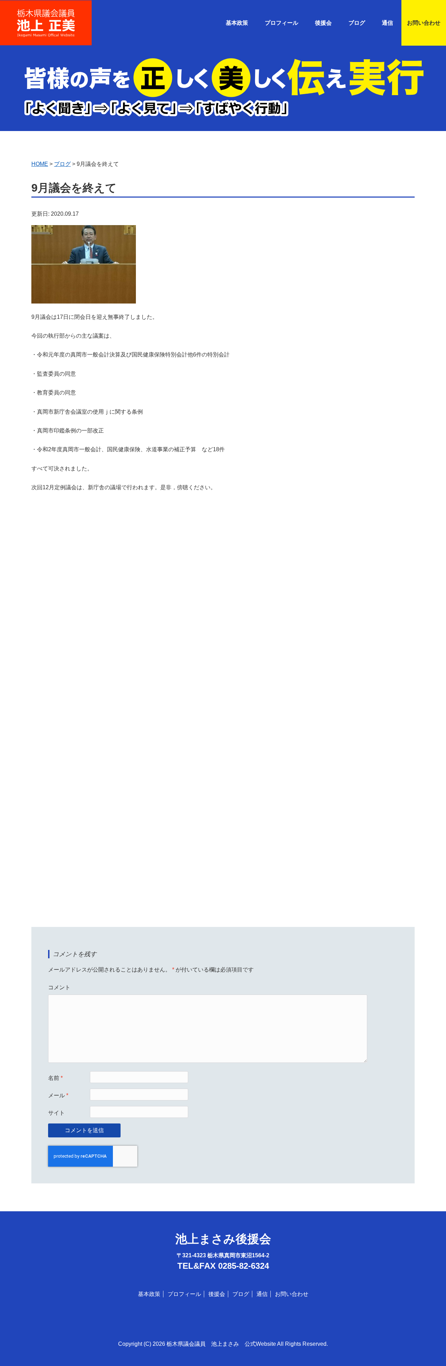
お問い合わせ (423, 23)
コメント (59, 987)
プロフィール (281, 23)
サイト (56, 1113)
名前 (55, 1078)
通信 (262, 1294)
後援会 (323, 23)
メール (58, 1095)
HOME (39, 164)
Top (429, 1349)
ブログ (356, 23)
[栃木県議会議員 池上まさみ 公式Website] (46, 14)
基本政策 (237, 23)
